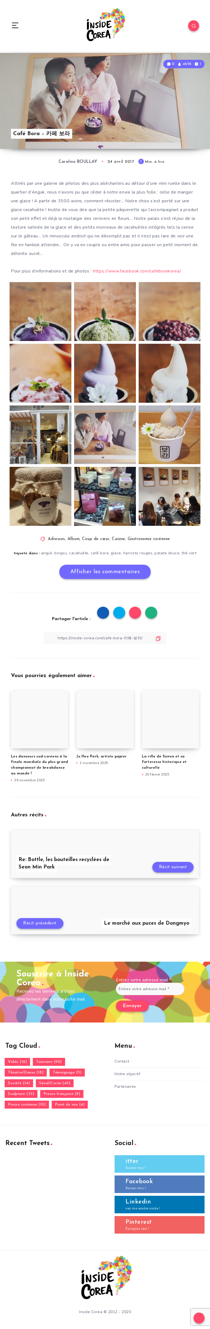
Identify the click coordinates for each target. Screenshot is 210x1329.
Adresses (56, 539)
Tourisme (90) (49, 1062)
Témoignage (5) (67, 1072)
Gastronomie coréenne (149, 539)
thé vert (189, 553)
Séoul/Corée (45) (54, 1083)
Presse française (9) (61, 1094)
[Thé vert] (105, 311)
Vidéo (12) (17, 1062)
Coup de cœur (95, 539)
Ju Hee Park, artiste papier (101, 756)
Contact (122, 1061)
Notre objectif (127, 1074)
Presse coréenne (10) (27, 1105)
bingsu (60, 553)
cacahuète (79, 553)
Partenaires (125, 1086)
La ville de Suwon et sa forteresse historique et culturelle (164, 762)
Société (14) (19, 1083)
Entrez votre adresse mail (143, 980)
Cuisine (118, 539)
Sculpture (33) (21, 1094)
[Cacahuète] (169, 373)
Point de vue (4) (69, 1105)
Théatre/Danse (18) (25, 1072)
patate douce (166, 553)
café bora (100, 553)
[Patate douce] (40, 311)
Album (74, 539)
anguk (46, 553)
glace (116, 553)
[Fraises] (40, 373)
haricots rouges (138, 553)
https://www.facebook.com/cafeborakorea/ (137, 271)
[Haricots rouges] (169, 311)
